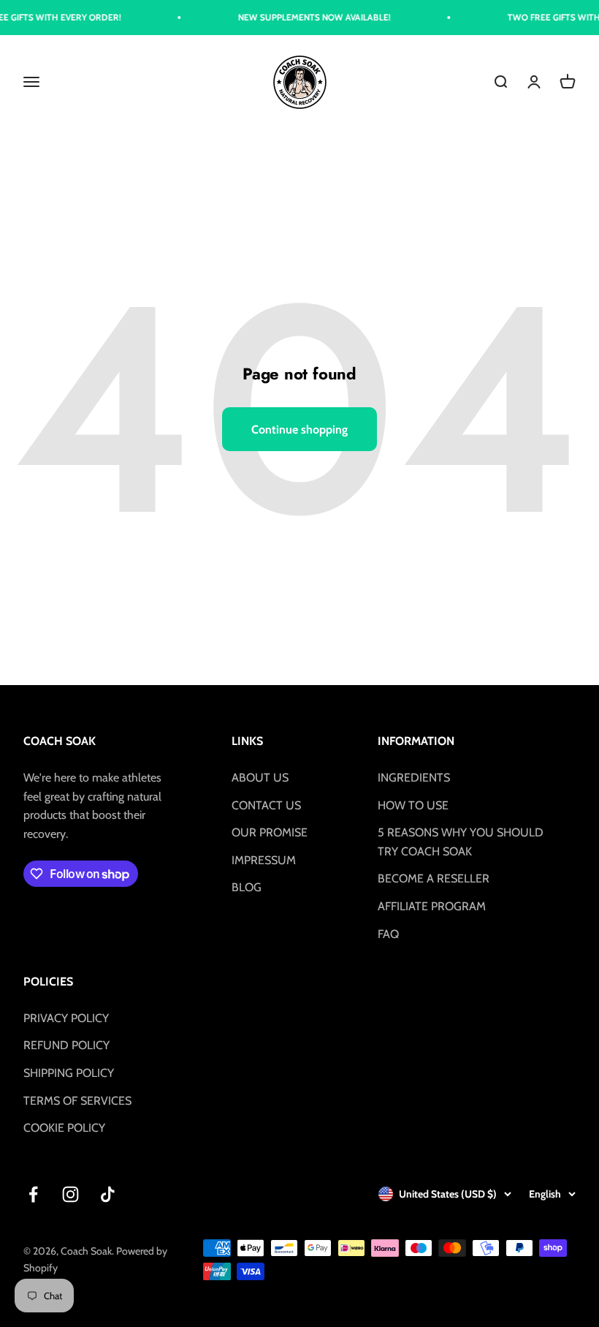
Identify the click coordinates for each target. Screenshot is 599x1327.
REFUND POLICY (66, 1045)
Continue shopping (299, 429)
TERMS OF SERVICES (77, 1101)
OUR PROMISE (270, 832)
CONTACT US (266, 805)
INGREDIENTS (414, 778)
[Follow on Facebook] (33, 1194)
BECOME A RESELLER (433, 878)
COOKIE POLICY (64, 1128)
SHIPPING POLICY (68, 1073)
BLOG (247, 887)
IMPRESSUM (264, 860)
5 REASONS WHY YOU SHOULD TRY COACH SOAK (460, 841)
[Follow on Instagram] (70, 1194)
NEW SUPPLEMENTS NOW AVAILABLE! (302, 17)
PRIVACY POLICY (66, 1018)
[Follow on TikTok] (108, 1194)
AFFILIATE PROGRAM (432, 906)
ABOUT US (260, 778)
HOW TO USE (413, 805)
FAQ (388, 934)
